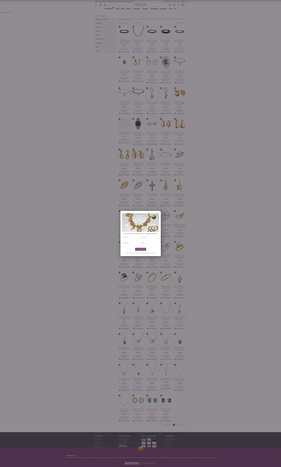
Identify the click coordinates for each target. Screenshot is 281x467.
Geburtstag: (125, 242)
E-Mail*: (143, 242)
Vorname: (125, 237)
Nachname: (143, 237)
